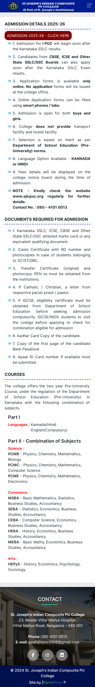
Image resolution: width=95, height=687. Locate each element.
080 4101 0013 (54, 636)
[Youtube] (47, 655)
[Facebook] (33, 655)
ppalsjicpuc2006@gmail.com (54, 642)
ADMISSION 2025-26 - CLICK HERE (38, 35)
